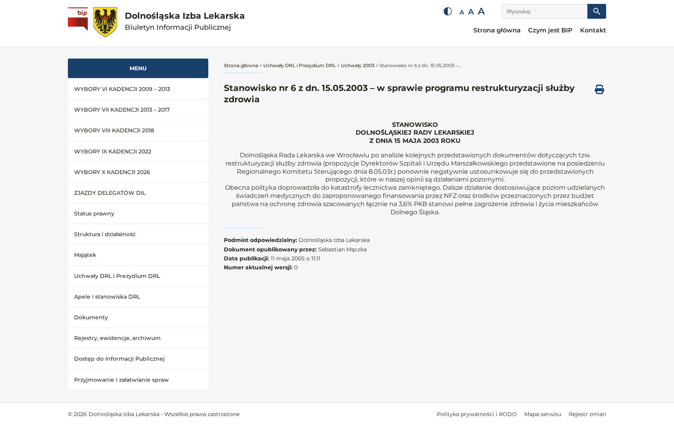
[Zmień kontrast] (447, 11)
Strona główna (497, 30)
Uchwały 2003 (357, 65)
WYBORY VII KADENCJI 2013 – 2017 (122, 109)
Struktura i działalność (105, 234)
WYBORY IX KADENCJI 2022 (112, 151)
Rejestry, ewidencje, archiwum (117, 338)
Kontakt (593, 30)
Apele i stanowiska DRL (107, 296)
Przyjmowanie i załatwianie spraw (121, 379)
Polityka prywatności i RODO (477, 414)
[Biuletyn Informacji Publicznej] (79, 23)
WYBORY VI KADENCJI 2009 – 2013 (122, 89)
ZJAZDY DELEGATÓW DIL (109, 192)
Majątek (85, 254)
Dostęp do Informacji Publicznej (119, 358)
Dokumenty (91, 317)
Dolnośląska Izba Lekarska (185, 21)
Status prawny (94, 213)
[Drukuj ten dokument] (599, 89)
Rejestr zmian (587, 414)
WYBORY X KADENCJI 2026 (112, 172)
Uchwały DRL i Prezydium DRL (117, 275)
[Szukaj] (596, 11)
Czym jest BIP (550, 30)
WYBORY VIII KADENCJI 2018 (114, 130)
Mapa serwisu (542, 414)
